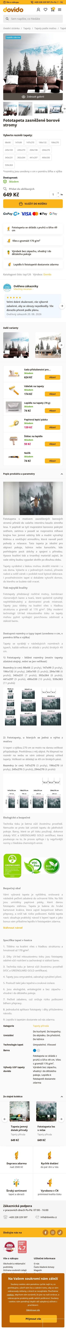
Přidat (52, 377)
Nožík (27, 452)
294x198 (33, 149)
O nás (36, 1263)
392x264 (21, 157)
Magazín (38, 1270)
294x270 (46, 149)
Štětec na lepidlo (33, 436)
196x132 (42, 142)
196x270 (55, 142)
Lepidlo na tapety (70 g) (37, 402)
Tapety (27, 28)
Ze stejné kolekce (12, 1096)
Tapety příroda (41, 1025)
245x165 (9, 149)
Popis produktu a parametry (19, 473)
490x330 (46, 157)
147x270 (30, 142)
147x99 (18, 142)
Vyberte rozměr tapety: (18, 135)
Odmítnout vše (33, 1310)
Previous (5, 1119)
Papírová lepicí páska (36, 419)
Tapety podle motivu (45, 28)
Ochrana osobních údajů (15, 1270)
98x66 (8, 142)
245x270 (21, 149)
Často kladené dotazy (44, 1267)
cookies (10, 1294)
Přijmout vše (33, 1318)
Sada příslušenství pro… (37, 369)
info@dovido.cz (48, 1217)
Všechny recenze (23, 289)
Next (58, 67)
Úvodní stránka (11, 28)
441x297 (33, 157)
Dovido (47, 274)
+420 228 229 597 (17, 1217)
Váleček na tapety (34, 386)
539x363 (9, 165)
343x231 (9, 157)
